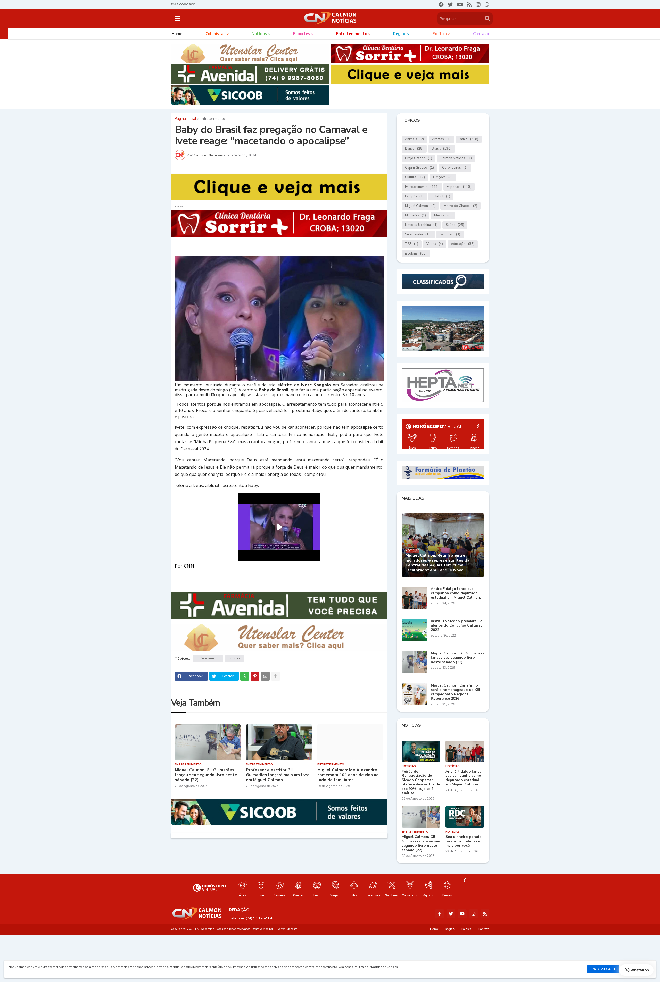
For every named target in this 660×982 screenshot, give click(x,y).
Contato (483, 929)
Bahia (468, 139)
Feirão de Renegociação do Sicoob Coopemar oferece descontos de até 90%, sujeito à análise (421, 782)
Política (466, 929)
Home (434, 929)
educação (462, 244)
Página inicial (185, 119)
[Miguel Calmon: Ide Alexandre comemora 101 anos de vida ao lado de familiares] (350, 742)
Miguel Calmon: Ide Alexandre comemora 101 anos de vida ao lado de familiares (348, 775)
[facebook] (441, 4)
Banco (414, 148)
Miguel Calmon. (420, 206)
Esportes (459, 186)
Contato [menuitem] (481, 33)
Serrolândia (418, 234)
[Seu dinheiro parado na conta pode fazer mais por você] (465, 817)
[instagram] (478, 4)
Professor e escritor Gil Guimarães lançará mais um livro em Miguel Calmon (278, 775)
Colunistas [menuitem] (215, 33)
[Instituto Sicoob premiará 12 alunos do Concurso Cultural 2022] (414, 630)
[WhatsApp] (244, 676)
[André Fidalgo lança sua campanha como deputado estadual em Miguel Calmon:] (414, 598)
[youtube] (460, 4)
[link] (180, 578)
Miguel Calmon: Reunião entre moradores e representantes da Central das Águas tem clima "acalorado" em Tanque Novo (437, 563)
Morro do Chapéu (460, 206)
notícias (234, 658)
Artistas (441, 139)
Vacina (434, 244)
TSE (411, 244)
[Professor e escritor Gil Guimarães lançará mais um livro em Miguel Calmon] (279, 742)
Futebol (441, 196)
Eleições (442, 177)
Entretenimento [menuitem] (351, 33)
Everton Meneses (286, 929)
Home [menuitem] (177, 33)
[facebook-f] (439, 913)
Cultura (415, 177)
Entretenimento (212, 119)
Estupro (414, 196)
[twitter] (450, 4)
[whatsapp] (487, 4)
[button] (177, 18)
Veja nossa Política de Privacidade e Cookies (368, 967)
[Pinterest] (255, 676)
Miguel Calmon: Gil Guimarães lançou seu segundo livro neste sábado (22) (206, 775)
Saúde (455, 225)
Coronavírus (455, 167)
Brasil (441, 148)
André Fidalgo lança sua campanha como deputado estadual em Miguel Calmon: (456, 593)
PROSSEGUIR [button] (603, 969)
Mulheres (415, 215)
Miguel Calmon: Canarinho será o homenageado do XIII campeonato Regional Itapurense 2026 (455, 692)
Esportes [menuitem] (301, 33)
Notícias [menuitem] (259, 33)
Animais (414, 139)
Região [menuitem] (399, 33)
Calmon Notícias (456, 158)
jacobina (415, 253)
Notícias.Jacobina (421, 225)
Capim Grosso (419, 167)
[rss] (469, 4)
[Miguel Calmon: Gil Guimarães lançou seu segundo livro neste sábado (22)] (208, 742)
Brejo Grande (418, 158)
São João (450, 234)
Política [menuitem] (439, 33)
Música (442, 215)
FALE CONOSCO (183, 4)
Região (450, 929)
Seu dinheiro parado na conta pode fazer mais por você (464, 841)
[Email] (265, 676)
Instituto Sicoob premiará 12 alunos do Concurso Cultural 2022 (456, 625)
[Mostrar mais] (275, 676)
